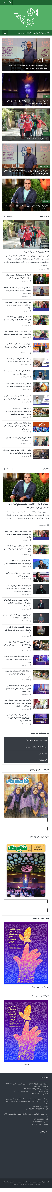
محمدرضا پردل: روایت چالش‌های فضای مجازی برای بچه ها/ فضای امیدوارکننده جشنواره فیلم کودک (19, 718)
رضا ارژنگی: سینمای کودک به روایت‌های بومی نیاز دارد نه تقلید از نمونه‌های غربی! (18, 385)
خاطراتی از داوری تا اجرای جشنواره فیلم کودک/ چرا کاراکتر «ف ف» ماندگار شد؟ (27, 207)
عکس (46, 96)
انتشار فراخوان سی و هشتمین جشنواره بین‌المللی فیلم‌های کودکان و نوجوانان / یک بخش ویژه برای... (17, 426)
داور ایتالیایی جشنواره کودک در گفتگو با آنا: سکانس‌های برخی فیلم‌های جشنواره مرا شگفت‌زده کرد (17, 603)
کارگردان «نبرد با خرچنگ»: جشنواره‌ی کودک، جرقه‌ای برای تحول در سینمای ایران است (18, 347)
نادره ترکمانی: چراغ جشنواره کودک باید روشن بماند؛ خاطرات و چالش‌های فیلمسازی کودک (17, 319)
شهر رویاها (43, 760)
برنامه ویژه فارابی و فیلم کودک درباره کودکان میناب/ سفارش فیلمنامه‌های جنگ (17, 452)
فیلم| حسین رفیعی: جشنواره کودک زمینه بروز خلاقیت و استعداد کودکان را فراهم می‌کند (18, 305)
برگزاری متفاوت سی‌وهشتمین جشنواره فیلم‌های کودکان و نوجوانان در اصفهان (19, 360)
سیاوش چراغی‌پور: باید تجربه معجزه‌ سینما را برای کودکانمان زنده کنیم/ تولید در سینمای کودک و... (17, 644)
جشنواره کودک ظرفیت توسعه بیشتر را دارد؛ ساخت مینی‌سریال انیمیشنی (17, 372)
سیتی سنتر (43, 753)
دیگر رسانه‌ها (44, 166)
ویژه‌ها (46, 134)
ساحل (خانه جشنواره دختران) (36, 740)
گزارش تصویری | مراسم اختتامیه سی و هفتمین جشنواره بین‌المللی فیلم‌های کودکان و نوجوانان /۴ (27, 102)
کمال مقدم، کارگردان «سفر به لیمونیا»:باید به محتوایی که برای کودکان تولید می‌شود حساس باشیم (26, 172)
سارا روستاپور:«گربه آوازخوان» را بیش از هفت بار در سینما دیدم (18, 574)
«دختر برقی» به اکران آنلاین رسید (37, 138)
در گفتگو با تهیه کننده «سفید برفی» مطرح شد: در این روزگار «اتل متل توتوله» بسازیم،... (17, 674)
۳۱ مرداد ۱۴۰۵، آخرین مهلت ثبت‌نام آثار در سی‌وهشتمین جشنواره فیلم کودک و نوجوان (17, 397)
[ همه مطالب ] (8, 216)
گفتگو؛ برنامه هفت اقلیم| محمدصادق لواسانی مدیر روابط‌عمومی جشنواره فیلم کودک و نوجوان (18, 688)
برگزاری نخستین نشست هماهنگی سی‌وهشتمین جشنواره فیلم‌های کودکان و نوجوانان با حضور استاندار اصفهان (18, 411)
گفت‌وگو (45, 201)
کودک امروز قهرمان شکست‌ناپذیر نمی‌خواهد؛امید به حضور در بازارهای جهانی (17, 562)
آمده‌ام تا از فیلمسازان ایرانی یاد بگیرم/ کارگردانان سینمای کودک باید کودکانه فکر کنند (18, 630)
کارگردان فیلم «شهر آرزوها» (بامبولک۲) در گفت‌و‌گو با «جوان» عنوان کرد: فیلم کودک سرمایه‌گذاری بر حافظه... (17, 703)
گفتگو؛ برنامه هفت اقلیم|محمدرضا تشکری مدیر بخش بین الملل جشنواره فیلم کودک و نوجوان (17, 659)
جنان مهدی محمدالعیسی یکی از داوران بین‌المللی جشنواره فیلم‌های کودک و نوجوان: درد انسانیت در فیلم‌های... (17, 588)
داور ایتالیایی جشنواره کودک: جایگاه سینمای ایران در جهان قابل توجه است (17, 616)
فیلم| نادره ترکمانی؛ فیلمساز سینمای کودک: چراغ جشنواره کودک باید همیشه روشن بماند (17, 333)
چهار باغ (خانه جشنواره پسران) (36, 747)
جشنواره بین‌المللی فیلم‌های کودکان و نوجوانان (34, 33)
